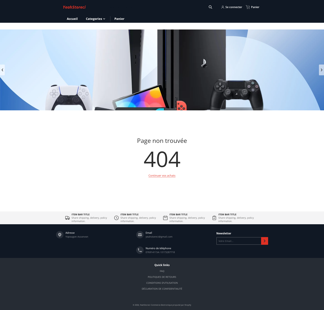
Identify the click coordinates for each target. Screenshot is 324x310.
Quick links (162, 265)
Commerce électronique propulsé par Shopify (171, 305)
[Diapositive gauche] (2, 70)
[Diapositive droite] (321, 70)
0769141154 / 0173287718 (160, 252)
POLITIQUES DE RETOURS (162, 276)
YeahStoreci (145, 305)
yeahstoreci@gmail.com (159, 236)
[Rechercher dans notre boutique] (210, 7)
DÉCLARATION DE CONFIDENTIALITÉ (162, 288)
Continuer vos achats (162, 175)
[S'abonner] (264, 241)
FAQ (162, 271)
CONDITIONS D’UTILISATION (162, 282)
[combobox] (152, 7)
